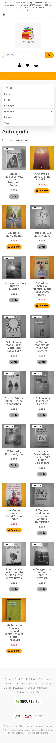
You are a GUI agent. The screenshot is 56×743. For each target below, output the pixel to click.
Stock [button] (7, 99)
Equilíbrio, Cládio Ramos (14, 234)
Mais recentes (21, 140)
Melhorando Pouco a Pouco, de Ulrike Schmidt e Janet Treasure (14, 632)
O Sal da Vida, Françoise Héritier (42, 401)
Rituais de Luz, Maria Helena (42, 234)
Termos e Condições (14, 679)
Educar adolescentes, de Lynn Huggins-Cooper (14, 179)
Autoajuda (15, 131)
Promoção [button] (9, 105)
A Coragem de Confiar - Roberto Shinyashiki (42, 573)
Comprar (43, 190)
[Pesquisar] (49, 55)
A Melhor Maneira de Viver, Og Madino (42, 346)
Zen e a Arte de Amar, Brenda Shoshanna (14, 401)
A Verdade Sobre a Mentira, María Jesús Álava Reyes (42, 288)
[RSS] (4, 14)
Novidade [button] (9, 111)
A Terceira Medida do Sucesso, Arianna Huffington (42, 515)
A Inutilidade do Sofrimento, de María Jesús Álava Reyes (14, 573)
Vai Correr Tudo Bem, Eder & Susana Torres (14, 514)
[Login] (19, 65)
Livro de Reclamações (38, 687)
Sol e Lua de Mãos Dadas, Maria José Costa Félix (14, 346)
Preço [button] (7, 94)
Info (14, 196)
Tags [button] (6, 123)
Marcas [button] (8, 117)
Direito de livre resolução (28, 692)
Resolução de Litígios (27, 683)
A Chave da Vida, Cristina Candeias (42, 176)
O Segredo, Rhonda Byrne (14, 452)
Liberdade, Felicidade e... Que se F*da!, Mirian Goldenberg (42, 456)
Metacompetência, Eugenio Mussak (16, 285)
